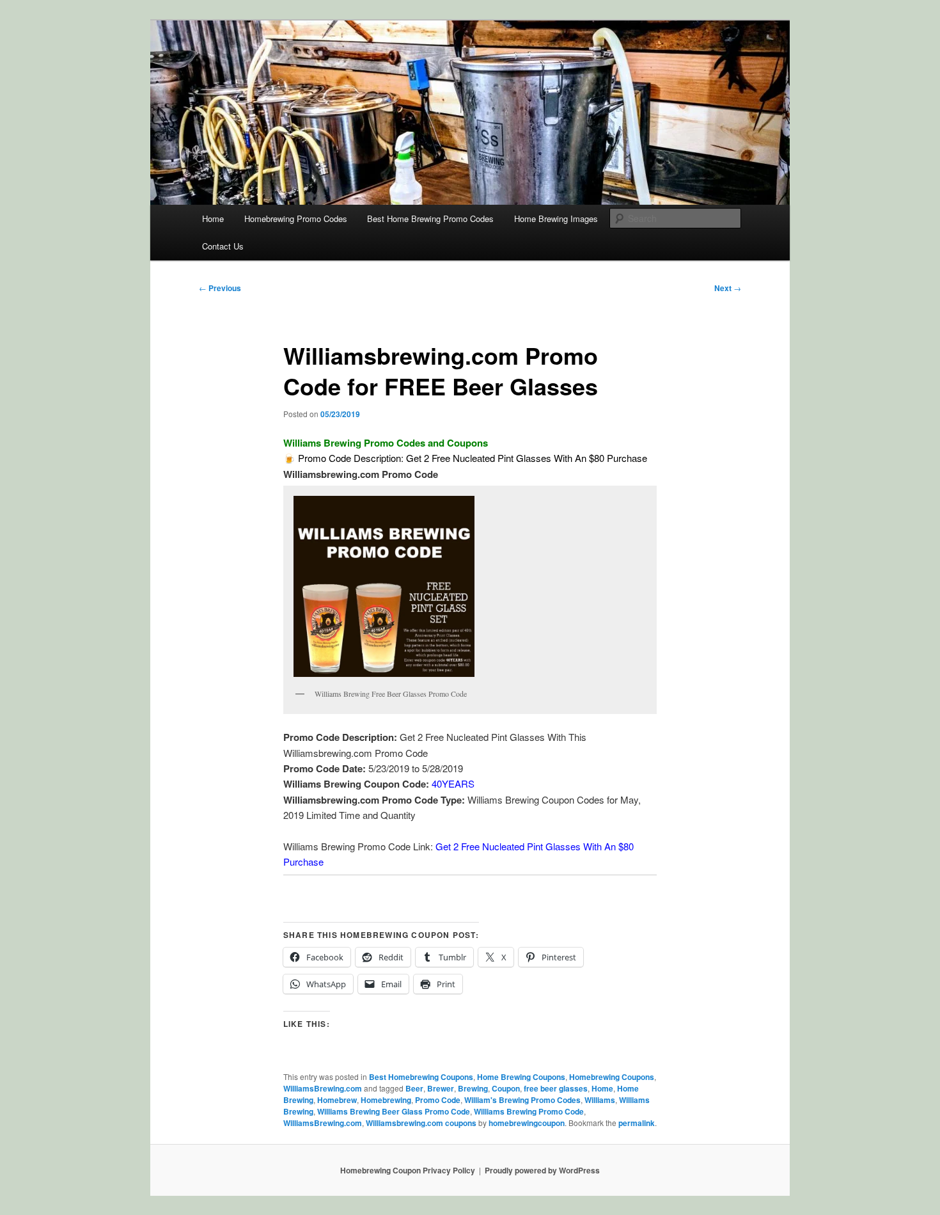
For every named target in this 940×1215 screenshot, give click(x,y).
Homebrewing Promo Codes (295, 218)
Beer (414, 1088)
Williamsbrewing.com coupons (421, 1123)
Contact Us (223, 246)
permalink (636, 1123)
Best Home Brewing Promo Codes (430, 218)
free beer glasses (556, 1088)
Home (213, 218)
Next (727, 288)
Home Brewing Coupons (521, 1077)
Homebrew (337, 1100)
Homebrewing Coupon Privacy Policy (407, 1170)
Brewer (440, 1088)
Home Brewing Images (556, 218)
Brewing (473, 1088)
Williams (599, 1100)
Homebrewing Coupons (611, 1077)
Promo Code (437, 1100)
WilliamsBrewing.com (322, 1088)
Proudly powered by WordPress (542, 1170)
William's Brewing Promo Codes (522, 1100)
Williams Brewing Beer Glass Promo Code (393, 1111)
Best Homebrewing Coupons (421, 1077)
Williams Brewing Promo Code (529, 1111)
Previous (220, 288)
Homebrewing (386, 1100)
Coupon (506, 1088)
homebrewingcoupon (527, 1123)
